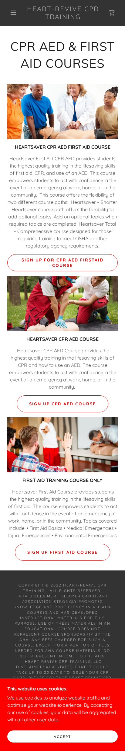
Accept (62, 736)
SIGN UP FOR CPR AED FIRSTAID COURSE (62, 262)
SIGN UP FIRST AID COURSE (62, 552)
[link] (63, 13)
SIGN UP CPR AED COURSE (62, 404)
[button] (13, 13)
